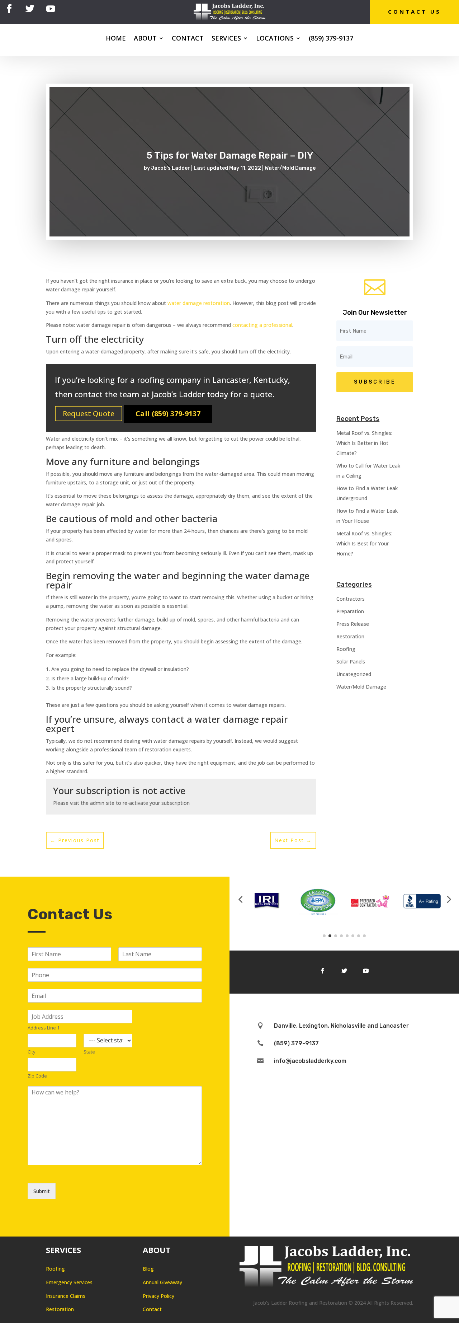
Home (116, 39)
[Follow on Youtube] (51, 9)
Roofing (345, 649)
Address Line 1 (44, 1028)
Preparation (350, 611)
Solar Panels (350, 661)
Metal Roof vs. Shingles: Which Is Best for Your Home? (364, 543)
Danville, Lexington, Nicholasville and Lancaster (341, 1025)
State (89, 1052)
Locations (275, 39)
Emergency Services (69, 1282)
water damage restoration (198, 303)
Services (226, 39)
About (145, 39)
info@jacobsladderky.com (310, 1060)
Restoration (350, 636)
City (32, 1052)
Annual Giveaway (162, 1282)
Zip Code (37, 1076)
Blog (148, 1268)
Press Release (352, 623)
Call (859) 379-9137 (168, 413)
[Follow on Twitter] (30, 9)
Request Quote (88, 413)
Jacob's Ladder (170, 168)
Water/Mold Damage (290, 168)
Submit (41, 1191)
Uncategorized (353, 674)
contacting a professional (262, 325)
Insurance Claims (65, 1295)
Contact (188, 39)
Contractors (350, 598)
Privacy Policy (158, 1295)
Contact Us (414, 11)
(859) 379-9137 (331, 39)
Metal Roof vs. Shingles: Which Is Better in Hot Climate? (364, 443)
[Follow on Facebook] (9, 9)
